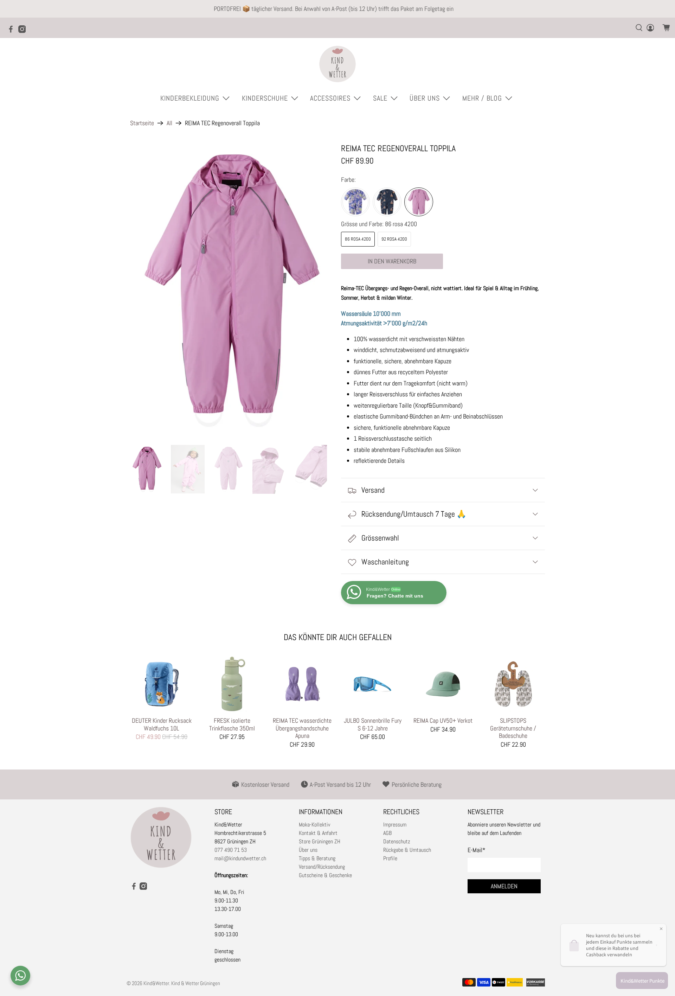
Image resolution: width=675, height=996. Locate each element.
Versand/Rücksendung (322, 866)
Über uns (308, 850)
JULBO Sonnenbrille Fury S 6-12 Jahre (372, 724)
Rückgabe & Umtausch (407, 850)
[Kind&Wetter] (337, 64)
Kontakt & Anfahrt (318, 833)
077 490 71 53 (230, 850)
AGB (387, 833)
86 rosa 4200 (358, 239)
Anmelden (504, 886)
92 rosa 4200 (394, 239)
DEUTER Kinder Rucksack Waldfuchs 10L (162, 724)
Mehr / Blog (482, 98)
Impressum (394, 824)
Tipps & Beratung (317, 858)
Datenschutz (396, 841)
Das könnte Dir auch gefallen (338, 637)
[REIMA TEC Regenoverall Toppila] (355, 201)
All (169, 123)
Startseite (142, 123)
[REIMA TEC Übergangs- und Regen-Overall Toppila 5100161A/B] (232, 290)
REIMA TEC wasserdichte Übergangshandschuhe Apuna (302, 728)
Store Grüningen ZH (319, 841)
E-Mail (477, 850)
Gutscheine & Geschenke (325, 875)
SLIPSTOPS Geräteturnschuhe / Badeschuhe (513, 728)
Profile (390, 858)
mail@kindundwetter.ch (240, 858)
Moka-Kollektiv (314, 824)
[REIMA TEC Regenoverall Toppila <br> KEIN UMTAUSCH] (387, 201)
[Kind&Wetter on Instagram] (24, 31)
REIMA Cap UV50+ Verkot (442, 720)
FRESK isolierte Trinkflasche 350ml (232, 724)
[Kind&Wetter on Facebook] (12, 31)
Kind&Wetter (156, 983)
